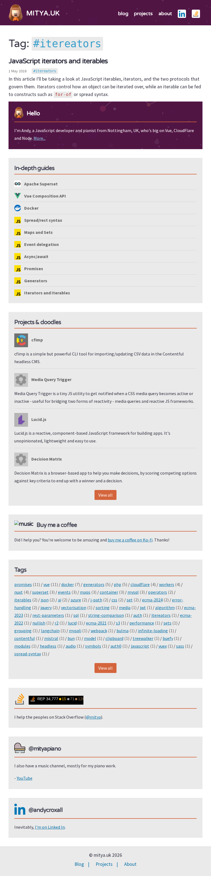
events (64, 592)
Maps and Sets (38, 232)
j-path (96, 600)
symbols (93, 646)
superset (40, 592)
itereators (45, 71)
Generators (35, 280)
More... (40, 138)
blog (123, 14)
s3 (118, 623)
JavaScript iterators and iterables (58, 61)
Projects (104, 864)
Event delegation (41, 244)
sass (180, 646)
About (130, 864)
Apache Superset (40, 184)
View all (105, 495)
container (109, 592)
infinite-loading (153, 630)
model (90, 638)
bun (71, 638)
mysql (133, 592)
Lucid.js (38, 419)
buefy (168, 638)
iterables (22, 600)
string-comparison (106, 615)
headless (48, 646)
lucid (72, 623)
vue (46, 584)
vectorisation (73, 607)
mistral (51, 638)
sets (167, 623)
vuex (163, 646)
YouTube (24, 778)
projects (143, 14)
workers (166, 584)
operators (157, 592)
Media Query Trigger (50, 379)
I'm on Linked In (50, 827)
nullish (38, 623)
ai (59, 600)
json (45, 600)
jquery (46, 607)
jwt (143, 607)
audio (71, 646)
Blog (79, 864)
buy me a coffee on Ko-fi (130, 540)
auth (137, 615)
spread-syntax (27, 653)
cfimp (36, 340)
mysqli (75, 630)
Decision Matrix (46, 459)
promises (23, 584)
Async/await (35, 256)
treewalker (143, 638)
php (117, 584)
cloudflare (140, 584)
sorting (103, 607)
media (125, 607)
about (165, 14)
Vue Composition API (44, 196)
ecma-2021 (96, 623)
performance (141, 623)
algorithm (165, 607)
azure (76, 600)
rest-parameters (48, 615)
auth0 (115, 646)
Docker (30, 208)
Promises (33, 268)
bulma (122, 630)
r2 (57, 623)
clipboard (114, 638)
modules (22, 646)
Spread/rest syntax (42, 220)
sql (76, 615)
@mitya (93, 717)
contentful (24, 638)
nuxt (18, 592)
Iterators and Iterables (46, 292)
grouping (23, 630)
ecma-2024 (152, 600)
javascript (140, 646)
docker (67, 584)
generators (93, 584)
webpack (99, 630)
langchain (50, 630)
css (114, 600)
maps (85, 592)
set (130, 600)
